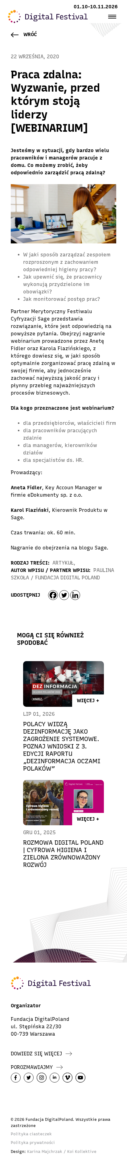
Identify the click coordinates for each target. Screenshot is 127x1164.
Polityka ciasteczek (31, 1134)
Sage (101, 548)
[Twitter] (64, 595)
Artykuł (63, 563)
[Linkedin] (75, 595)
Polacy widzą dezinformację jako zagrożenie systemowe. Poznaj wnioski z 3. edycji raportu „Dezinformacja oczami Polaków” (61, 746)
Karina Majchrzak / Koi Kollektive (61, 1151)
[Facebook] (53, 595)
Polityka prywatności (33, 1142)
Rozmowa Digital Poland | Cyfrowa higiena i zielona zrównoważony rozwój (63, 853)
